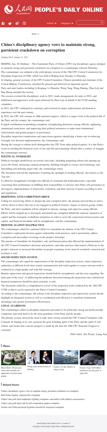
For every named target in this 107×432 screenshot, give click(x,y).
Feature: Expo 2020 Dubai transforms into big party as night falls (90, 370)
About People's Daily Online (46, 423)
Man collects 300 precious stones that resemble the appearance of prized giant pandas (11, 371)
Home (34, 33)
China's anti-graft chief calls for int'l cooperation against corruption (30, 403)
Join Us (59, 423)
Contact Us (66, 423)
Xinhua (5, 57)
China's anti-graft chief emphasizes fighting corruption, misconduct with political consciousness (43, 399)
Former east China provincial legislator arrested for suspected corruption (32, 407)
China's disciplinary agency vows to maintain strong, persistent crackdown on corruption (39, 390)
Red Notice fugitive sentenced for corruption (20, 395)
